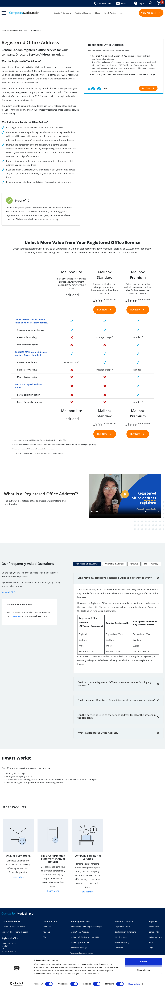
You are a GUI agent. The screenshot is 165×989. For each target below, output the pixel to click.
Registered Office (122, 926)
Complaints (154, 932)
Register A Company (62, 13)
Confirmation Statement (125, 932)
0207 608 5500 (15, 921)
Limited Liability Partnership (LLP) (84, 937)
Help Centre (154, 926)
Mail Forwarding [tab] (151, 564)
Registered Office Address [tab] (87, 564)
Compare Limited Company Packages (86, 926)
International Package (79, 932)
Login (121, 13)
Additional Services (83, 13)
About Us (47, 926)
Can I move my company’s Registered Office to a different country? (114, 577)
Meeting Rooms (121, 937)
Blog (45, 937)
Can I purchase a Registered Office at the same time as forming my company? (114, 684)
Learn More (18, 877)
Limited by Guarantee (79, 942)
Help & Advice (110, 13)
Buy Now (146, 88)
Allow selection (143, 970)
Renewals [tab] (134, 564)
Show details (134, 984)
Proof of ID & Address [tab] (114, 564)
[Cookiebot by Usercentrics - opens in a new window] (16, 984)
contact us (15, 616)
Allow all (143, 962)
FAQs (151, 942)
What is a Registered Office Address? (97, 732)
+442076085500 (18, 926)
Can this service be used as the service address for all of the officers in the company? (116, 716)
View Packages (148, 12)
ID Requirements (156, 937)
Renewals (119, 947)
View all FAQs (9, 592)
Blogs (97, 13)
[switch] (74, 984)
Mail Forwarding (122, 942)
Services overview (9, 30)
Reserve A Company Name (81, 953)
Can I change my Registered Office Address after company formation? (116, 700)
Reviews (46, 932)
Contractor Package (78, 947)
